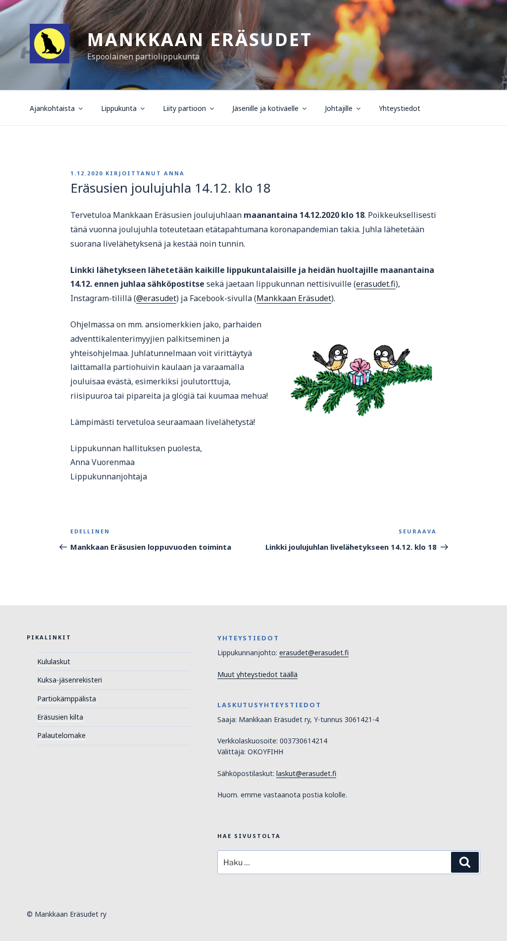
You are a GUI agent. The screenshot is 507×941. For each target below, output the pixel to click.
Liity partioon (184, 108)
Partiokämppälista (66, 698)
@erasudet (156, 298)
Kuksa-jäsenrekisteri (69, 679)
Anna (174, 173)
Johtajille (339, 108)
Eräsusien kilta (60, 717)
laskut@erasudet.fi (306, 773)
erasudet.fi (376, 283)
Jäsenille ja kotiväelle (265, 108)
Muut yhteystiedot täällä (257, 674)
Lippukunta (119, 108)
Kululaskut (53, 661)
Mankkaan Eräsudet (199, 39)
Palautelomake (61, 735)
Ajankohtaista (52, 108)
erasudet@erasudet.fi (314, 652)
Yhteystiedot (399, 108)
